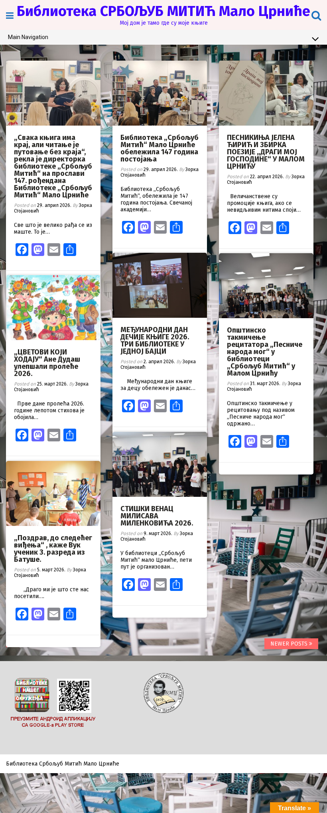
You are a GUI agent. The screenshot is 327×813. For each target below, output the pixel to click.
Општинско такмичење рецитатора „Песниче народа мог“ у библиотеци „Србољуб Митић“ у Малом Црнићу (264, 352)
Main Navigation (28, 37)
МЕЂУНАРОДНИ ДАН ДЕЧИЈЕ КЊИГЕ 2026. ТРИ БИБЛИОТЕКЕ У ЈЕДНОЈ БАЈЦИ (154, 340)
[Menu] (10, 15)
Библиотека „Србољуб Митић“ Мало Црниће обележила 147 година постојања (159, 148)
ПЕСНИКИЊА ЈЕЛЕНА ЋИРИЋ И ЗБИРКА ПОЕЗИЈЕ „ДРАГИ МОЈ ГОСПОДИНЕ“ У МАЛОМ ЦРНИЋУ (266, 152)
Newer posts (289, 643)
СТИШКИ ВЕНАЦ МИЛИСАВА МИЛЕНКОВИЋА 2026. (156, 516)
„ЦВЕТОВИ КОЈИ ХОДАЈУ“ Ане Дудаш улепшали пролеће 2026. (47, 363)
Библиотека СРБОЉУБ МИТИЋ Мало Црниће (163, 11)
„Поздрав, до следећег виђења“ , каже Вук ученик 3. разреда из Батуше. (53, 548)
